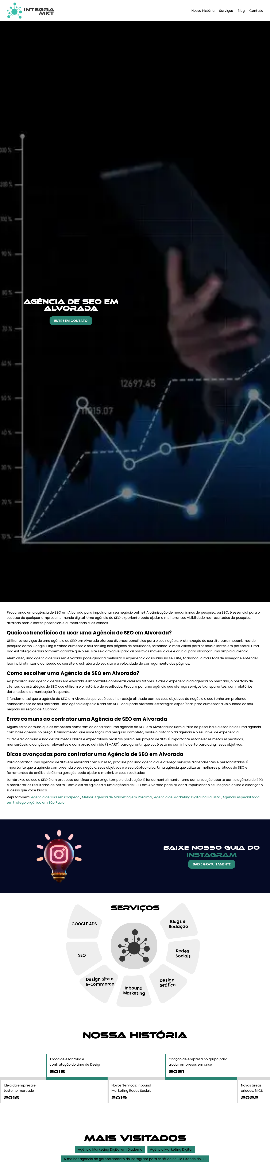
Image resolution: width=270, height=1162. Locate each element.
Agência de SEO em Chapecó (55, 797)
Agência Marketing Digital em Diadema (110, 1149)
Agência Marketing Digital (171, 1149)
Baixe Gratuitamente (212, 864)
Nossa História (203, 10)
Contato (256, 10)
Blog (241, 10)
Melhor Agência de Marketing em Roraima (117, 797)
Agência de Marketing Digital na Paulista (187, 797)
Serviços (226, 10)
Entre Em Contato (71, 320)
